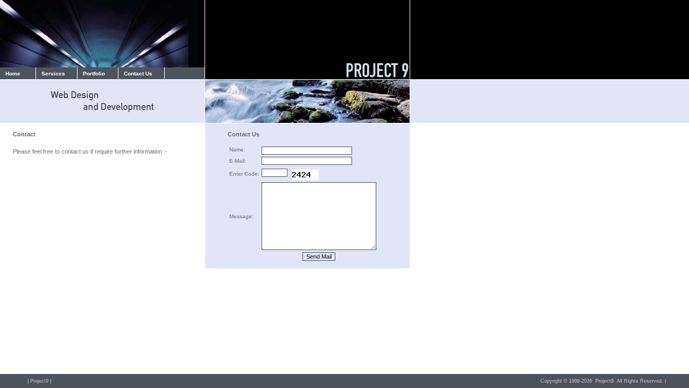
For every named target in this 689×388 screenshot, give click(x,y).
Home (12, 74)
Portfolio (94, 74)
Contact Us (138, 74)
